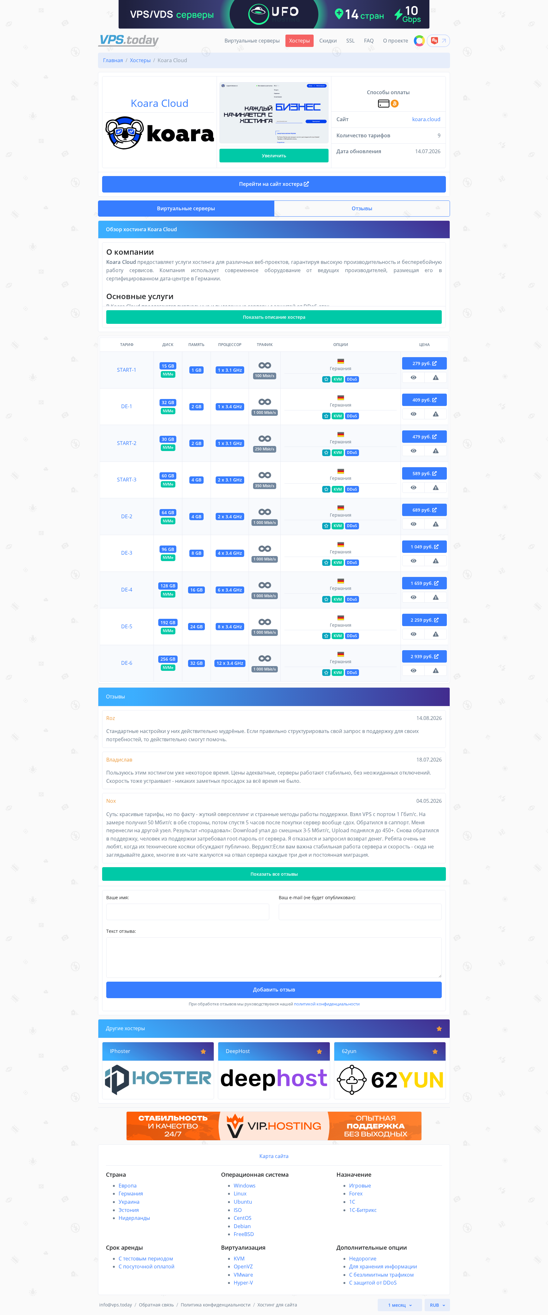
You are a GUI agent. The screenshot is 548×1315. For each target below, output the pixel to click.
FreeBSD (244, 1234)
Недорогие (362, 1258)
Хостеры (299, 40)
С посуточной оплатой (146, 1266)
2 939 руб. (422, 656)
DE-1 (126, 406)
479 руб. (422, 437)
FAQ (369, 40)
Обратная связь (156, 1305)
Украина (129, 1201)
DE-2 (126, 516)
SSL (350, 40)
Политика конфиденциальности (216, 1305)
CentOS (242, 1217)
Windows (245, 1185)
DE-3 (126, 552)
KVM (239, 1258)
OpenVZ (243, 1266)
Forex (355, 1193)
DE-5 (126, 626)
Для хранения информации (383, 1266)
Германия (131, 1193)
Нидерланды (134, 1217)
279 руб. (422, 363)
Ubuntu (243, 1201)
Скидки (328, 40)
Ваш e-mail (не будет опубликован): (317, 897)
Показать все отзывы (274, 874)
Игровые (360, 1185)
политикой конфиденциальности (327, 1004)
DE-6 (126, 662)
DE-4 (126, 589)
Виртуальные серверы (252, 40)
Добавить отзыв (274, 989)
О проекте (395, 40)
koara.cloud (426, 119)
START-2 (126, 443)
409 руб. (422, 400)
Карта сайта (274, 1156)
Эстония (129, 1210)
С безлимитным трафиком (381, 1274)
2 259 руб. (422, 620)
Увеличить (274, 156)
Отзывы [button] (362, 208)
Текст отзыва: (121, 931)
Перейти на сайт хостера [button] (271, 183)
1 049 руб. (422, 547)
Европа (128, 1185)
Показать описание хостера (274, 317)
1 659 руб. (422, 583)
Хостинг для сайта (277, 1305)
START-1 (126, 369)
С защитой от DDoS (373, 1282)
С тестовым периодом (146, 1258)
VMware (243, 1274)
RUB (435, 1305)
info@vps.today (115, 1305)
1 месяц (397, 1305)
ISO (238, 1210)
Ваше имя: (117, 897)
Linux (240, 1193)
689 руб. (422, 510)
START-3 (126, 479)
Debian (242, 1226)
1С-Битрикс (363, 1210)
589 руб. (422, 473)
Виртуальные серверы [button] (186, 208)
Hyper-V (243, 1282)
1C (352, 1201)
